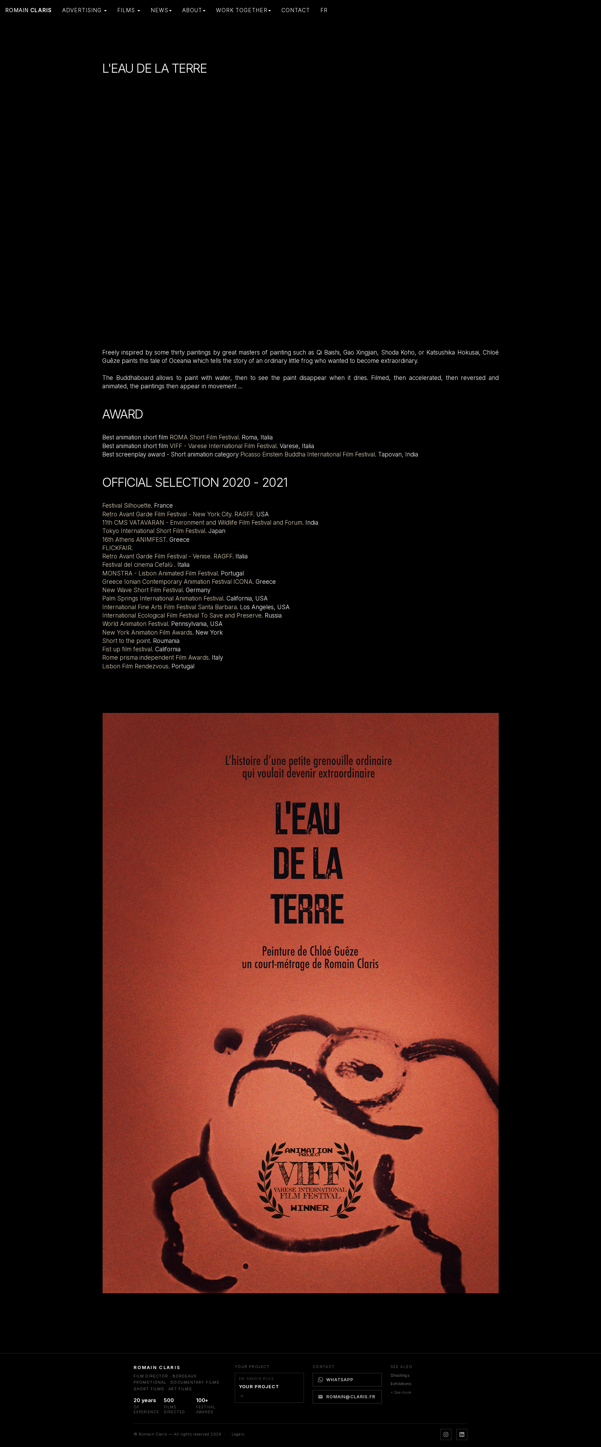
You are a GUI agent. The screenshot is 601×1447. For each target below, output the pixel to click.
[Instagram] (445, 1434)
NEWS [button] (159, 10)
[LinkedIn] (461, 1434)
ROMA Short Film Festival (204, 437)
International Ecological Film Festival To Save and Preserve (182, 615)
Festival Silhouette (126, 505)
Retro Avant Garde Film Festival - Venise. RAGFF (167, 556)
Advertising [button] (82, 10)
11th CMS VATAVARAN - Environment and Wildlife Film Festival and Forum (202, 522)
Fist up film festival (127, 649)
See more (402, 1392)
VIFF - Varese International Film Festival (223, 446)
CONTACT (295, 10)
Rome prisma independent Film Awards (155, 657)
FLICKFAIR (116, 547)
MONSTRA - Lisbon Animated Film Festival (160, 573)
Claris (28, 10)
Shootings (400, 1375)
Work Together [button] (241, 10)
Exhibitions (401, 1383)
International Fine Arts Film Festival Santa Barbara (169, 607)
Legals (238, 1434)
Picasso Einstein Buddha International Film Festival (307, 454)
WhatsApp (340, 1379)
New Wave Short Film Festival (142, 590)
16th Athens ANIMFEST (134, 539)
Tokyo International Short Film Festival (153, 530)
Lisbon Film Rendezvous (135, 666)
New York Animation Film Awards (147, 632)
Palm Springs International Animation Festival (162, 598)
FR (324, 10)
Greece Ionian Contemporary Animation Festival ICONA (177, 581)
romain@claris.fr (350, 1396)
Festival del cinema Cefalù (138, 564)
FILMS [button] (127, 10)
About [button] (192, 10)
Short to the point (126, 640)
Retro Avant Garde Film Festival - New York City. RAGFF (177, 514)
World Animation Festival (135, 623)
